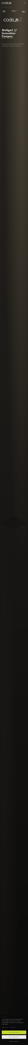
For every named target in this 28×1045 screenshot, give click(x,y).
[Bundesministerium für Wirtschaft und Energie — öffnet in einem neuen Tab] (11, 11)
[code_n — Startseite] (12, 3)
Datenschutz (5, 1027)
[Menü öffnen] (24, 2)
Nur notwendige (14, 1036)
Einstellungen (14, 1041)
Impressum (13, 1027)
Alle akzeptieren (14, 1032)
